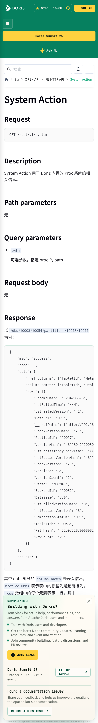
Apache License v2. (32, 721)
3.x (17, 79)
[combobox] (38, 69)
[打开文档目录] (89, 69)
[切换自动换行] (78, 352)
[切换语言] (78, 69)
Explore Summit (73, 672)
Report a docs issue (29, 711)
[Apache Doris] (15, 8)
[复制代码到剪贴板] (88, 134)
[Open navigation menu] (8, 24)
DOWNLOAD (85, 8)
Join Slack (26, 655)
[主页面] (6, 79)
